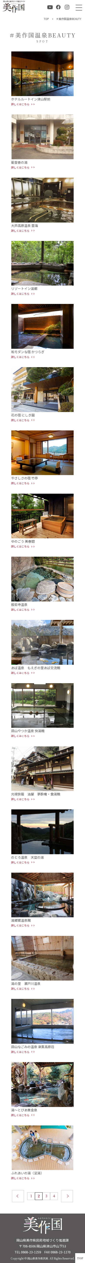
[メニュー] (78, 7)
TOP (80, 1258)
